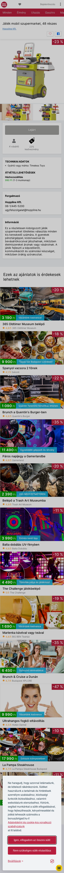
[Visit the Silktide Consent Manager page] (52, 861)
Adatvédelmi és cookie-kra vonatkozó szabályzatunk (29, 824)
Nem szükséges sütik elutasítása (32, 850)
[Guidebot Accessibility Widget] (59, 868)
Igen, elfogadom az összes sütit (32, 840)
